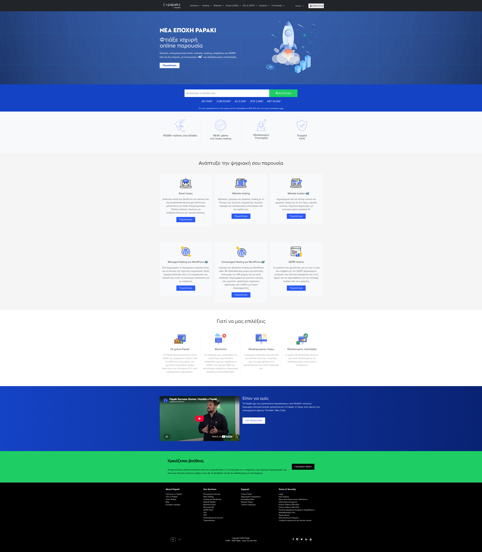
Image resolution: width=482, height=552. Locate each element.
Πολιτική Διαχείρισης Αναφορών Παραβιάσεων (297, 510)
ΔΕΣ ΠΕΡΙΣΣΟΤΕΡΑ (254, 420)
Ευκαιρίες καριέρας (173, 505)
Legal (281, 494)
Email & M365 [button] (232, 6)
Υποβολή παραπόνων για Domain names (295, 520)
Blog (167, 502)
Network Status (247, 502)
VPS (205, 515)
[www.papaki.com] (172, 6)
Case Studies (171, 499)
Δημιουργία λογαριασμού (251, 497)
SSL (205, 512)
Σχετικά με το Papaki (174, 494)
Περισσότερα (169, 65)
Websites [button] (217, 6)
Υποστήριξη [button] (276, 6)
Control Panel (246, 494)
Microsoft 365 (208, 507)
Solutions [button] (263, 6)
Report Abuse (284, 515)
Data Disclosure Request (288, 518)
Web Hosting (208, 497)
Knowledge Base (247, 499)
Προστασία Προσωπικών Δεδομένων (293, 499)
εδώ (281, 108)
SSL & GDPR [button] (249, 6)
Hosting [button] (205, 6)
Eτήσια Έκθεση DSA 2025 (289, 505)
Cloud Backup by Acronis (213, 518)
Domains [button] (194, 6)
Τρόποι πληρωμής (248, 505)
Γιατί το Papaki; (172, 497)
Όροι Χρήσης (284, 497)
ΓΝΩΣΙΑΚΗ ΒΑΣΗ (303, 466)
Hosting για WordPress (212, 499)
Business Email (209, 505)
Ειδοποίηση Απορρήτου (288, 502)
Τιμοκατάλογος (209, 520)
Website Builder (209, 502)
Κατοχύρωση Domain (211, 494)
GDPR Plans (208, 510)
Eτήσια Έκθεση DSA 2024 (289, 507)
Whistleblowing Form (287, 512)
